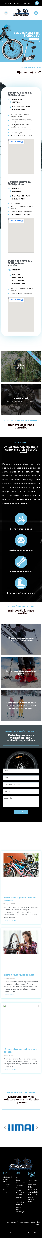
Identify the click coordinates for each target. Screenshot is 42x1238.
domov (9, 3)
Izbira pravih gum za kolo (19, 974)
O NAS (17, 3)
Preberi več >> (10, 920)
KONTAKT (27, 3)
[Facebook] (37, 3)
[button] (6, 13)
